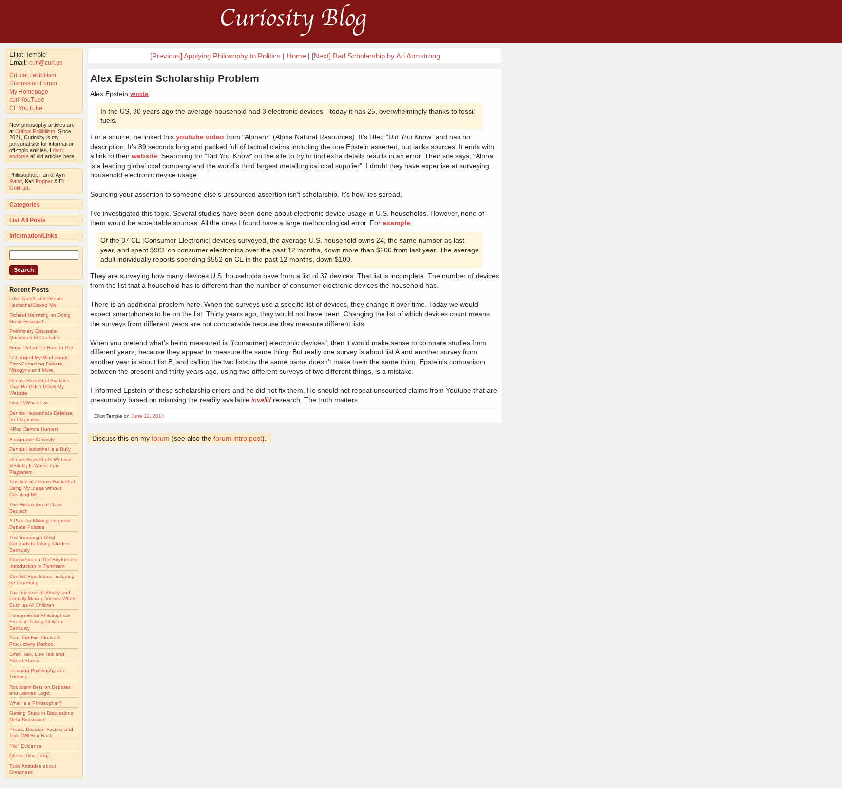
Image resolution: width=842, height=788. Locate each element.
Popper (44, 181)
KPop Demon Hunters (33, 429)
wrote (139, 93)
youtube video (200, 137)
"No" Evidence (25, 746)
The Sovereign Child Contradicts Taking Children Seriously (40, 544)
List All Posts (27, 220)
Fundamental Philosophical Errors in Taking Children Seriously (39, 622)
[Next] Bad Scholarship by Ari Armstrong (376, 56)
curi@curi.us (45, 62)
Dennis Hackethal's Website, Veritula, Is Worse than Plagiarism (41, 466)
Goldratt (18, 188)
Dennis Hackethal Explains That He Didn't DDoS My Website (39, 387)
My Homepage (28, 91)
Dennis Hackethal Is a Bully (40, 449)
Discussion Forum (33, 83)
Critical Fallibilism (32, 75)
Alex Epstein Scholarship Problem (174, 78)
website (144, 156)
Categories (24, 204)
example (396, 223)
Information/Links (33, 235)
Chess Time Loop (29, 755)
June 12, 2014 (147, 416)
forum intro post (237, 438)
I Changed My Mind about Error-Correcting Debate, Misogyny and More (38, 364)
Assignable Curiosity (32, 439)
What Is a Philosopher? (35, 703)
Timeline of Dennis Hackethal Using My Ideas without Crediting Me (42, 488)
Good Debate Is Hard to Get (41, 347)
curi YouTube (26, 99)
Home (296, 56)
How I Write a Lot (28, 402)
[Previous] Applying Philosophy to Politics (215, 56)
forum (161, 438)
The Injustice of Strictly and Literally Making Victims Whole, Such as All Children (43, 599)
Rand (15, 181)
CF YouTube (25, 108)
